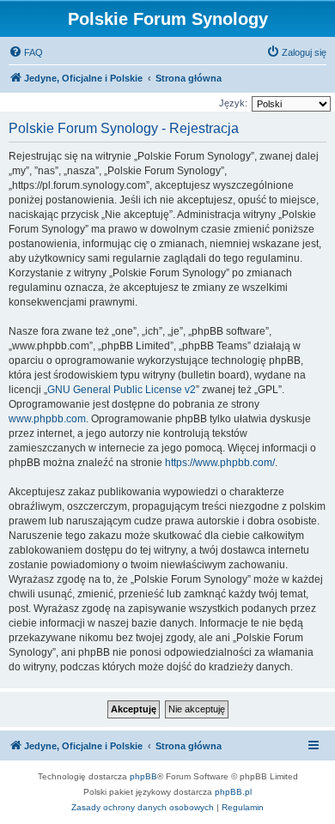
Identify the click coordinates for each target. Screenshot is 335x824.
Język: (233, 103)
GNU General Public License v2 (121, 390)
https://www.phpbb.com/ (220, 463)
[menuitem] (26, 52)
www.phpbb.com (47, 419)
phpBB (143, 776)
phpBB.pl (233, 792)
